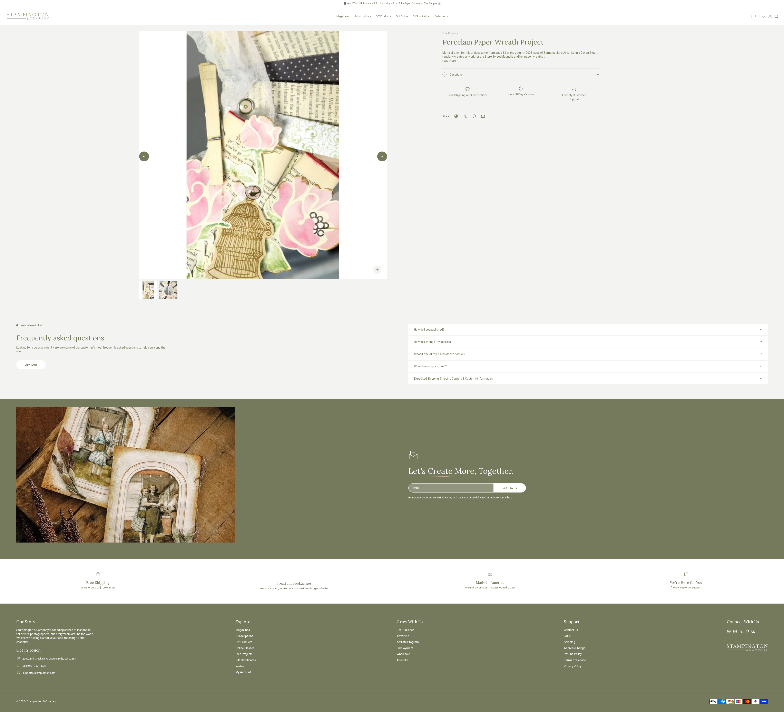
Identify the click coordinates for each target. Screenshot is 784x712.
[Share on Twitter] (465, 116)
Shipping (569, 642)
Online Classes (245, 648)
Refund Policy (573, 654)
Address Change (574, 648)
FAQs (567, 636)
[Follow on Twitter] (741, 631)
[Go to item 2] (168, 290)
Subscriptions (362, 16)
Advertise (403, 636)
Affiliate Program (408, 642)
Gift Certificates (246, 660)
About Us (403, 660)
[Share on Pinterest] (474, 116)
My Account (243, 672)
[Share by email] (483, 116)
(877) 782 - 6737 (36, 665)
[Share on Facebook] (456, 116)
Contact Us (571, 630)
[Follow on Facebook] (729, 631)
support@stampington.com (38, 672)
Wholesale (403, 654)
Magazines (343, 16)
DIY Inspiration (421, 16)
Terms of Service (575, 660)
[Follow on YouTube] (753, 631)
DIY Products (383, 16)
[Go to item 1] (148, 290)
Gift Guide (402, 16)
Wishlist (240, 666)
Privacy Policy (572, 666)
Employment (405, 648)
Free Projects (450, 33)
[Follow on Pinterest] (747, 631)
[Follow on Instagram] (735, 631)
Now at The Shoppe (426, 3)
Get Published (405, 630)
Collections (441, 16)
